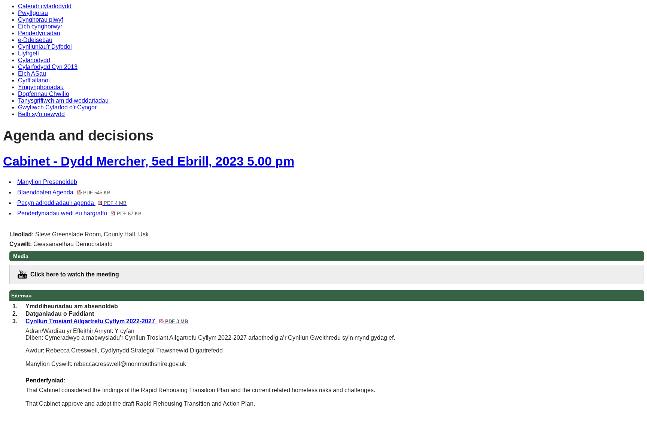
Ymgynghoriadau (41, 87)
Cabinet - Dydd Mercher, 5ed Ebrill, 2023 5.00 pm (148, 161)
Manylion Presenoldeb (47, 182)
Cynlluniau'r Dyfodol (45, 46)
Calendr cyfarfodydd (45, 6)
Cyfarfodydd (34, 60)
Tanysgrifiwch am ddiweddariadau (63, 100)
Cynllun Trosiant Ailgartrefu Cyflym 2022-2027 (106, 321)
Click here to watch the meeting (74, 274)
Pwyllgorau (33, 13)
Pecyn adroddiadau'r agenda (72, 203)
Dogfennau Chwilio (43, 94)
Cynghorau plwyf (40, 19)
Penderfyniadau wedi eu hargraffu (79, 213)
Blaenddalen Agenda (63, 192)
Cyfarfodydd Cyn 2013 (48, 67)
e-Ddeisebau (35, 40)
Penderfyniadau (39, 33)
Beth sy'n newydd (41, 114)
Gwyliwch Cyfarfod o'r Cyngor (57, 107)
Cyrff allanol (34, 80)
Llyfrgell (28, 53)
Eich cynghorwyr (40, 26)
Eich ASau (32, 73)
